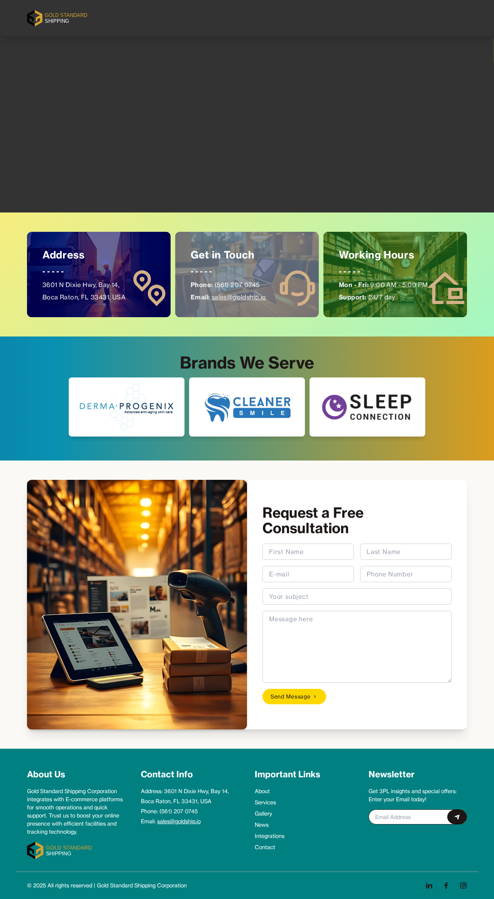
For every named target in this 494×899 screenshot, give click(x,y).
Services (265, 802)
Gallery (263, 813)
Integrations (269, 836)
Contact (265, 847)
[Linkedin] (429, 885)
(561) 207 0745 (237, 285)
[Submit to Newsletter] (457, 817)
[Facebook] (446, 885)
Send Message (290, 696)
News (262, 824)
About (262, 791)
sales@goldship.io (238, 297)
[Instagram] (463, 885)
